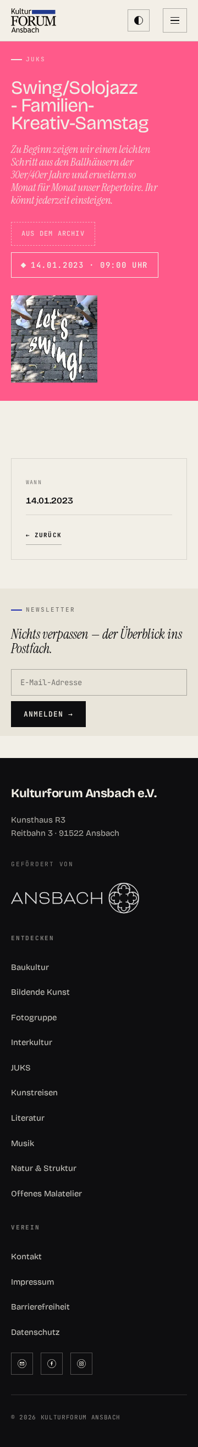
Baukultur (30, 967)
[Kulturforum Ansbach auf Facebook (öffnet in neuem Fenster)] (52, 1364)
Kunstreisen (34, 1093)
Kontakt (26, 1257)
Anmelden (48, 714)
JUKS (21, 1068)
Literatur (28, 1118)
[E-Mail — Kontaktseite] (22, 1364)
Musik (22, 1143)
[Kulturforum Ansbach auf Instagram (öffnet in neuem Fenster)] (81, 1364)
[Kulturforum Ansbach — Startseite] (33, 20)
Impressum (32, 1282)
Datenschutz (35, 1332)
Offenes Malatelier (46, 1194)
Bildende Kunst (40, 992)
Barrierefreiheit (40, 1307)
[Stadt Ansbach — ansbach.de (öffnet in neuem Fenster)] (99, 898)
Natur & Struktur (43, 1168)
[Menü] (175, 20)
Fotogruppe (34, 1017)
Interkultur (31, 1042)
